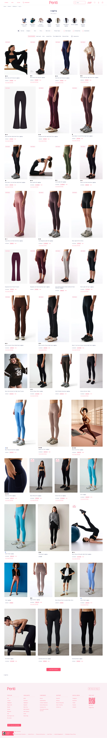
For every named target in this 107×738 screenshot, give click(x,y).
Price (41, 30)
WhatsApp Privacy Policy (70, 734)
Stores (41, 698)
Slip (8, 713)
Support (58, 695)
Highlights (27, 695)
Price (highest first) (57, 36)
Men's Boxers (26, 711)
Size (35, 30)
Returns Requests (60, 702)
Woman (6, 2)
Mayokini (25, 704)
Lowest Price (49, 36)
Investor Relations (44, 702)
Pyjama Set (9, 704)
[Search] (75, 2)
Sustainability (43, 700)
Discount (27, 2)
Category (28, 30)
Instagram (74, 698)
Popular (9, 695)
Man (12, 2)
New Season (68, 30)
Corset (8, 709)
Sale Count (38, 36)
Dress (25, 713)
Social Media (76, 695)
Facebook (74, 700)
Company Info (43, 707)
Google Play (91, 707)
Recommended (31, 36)
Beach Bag (26, 715)
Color (43, 36)
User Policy (49, 734)
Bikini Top (26, 707)
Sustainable (86, 30)
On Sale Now (77, 30)
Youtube (74, 704)
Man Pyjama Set (10, 715)
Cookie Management (58, 734)
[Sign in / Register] (98, 2)
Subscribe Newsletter (15, 725)
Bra (8, 698)
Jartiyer (9, 700)
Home (5, 6)
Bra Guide (9, 718)
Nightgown (9, 702)
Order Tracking (59, 704)
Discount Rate (65, 36)
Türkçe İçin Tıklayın (95, 688)
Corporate (43, 695)
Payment (58, 698)
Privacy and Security (40, 734)
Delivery (58, 700)
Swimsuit (25, 700)
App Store (91, 705)
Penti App (91, 695)
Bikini (25, 698)
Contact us (58, 707)
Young (18, 2)
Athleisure (15, 6)
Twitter (73, 702)
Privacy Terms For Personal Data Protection (16, 734)
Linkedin (74, 707)
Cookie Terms (31, 734)
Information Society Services (44, 710)
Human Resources (44, 704)
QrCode (92, 701)
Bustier (8, 707)
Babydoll (9, 711)
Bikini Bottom (26, 709)
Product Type (57, 30)
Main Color (48, 30)
